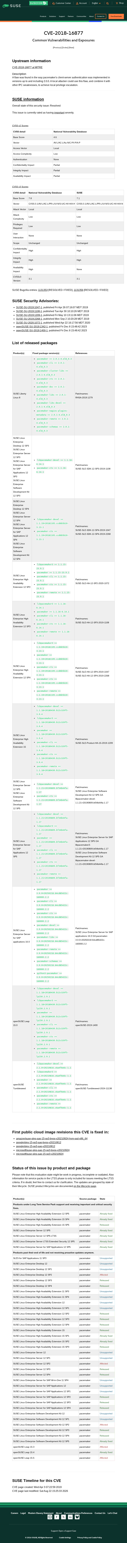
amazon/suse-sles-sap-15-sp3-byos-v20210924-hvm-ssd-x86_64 (52, 1138)
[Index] (65, 47)
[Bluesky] (77, 1517)
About (59, 1513)
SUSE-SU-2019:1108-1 (29, 311)
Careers (14, 1513)
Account (83, 3)
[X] (63, 1517)
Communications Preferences (78, 1513)
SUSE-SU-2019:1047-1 (29, 307)
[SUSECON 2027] (38, 3)
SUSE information (28, 99)
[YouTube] (50, 1517)
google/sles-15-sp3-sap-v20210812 (35, 1146)
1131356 (78, 290)
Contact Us (100, 16)
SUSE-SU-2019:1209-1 (29, 315)
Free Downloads (116, 16)
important (59, 112)
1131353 (43, 290)
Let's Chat (112, 1513)
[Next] (71, 47)
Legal (23, 1513)
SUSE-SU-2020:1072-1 (29, 322)
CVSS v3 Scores (20, 186)
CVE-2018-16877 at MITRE (27, 67)
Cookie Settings (65, 1538)
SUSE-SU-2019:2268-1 (29, 319)
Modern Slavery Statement (40, 1513)
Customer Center (63, 3)
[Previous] (57, 47)
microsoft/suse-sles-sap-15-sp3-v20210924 (40, 1154)
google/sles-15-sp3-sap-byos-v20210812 (38, 1142)
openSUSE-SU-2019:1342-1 (32, 326)
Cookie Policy (97, 1538)
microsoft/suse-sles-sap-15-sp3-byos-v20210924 (43, 1150)
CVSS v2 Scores (20, 125)
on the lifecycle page (85, 1186)
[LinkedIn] (70, 1517)
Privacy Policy (82, 1538)
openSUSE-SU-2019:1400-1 (32, 330)
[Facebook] (56, 1517)
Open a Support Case (67, 1531)
